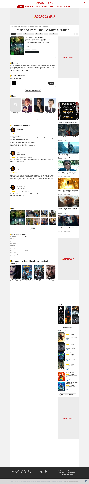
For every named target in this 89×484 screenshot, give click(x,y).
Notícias (44, 6)
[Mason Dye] (27, 105)
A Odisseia (68, 342)
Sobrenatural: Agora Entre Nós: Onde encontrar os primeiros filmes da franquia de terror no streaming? (68, 229)
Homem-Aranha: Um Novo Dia (72, 333)
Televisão (59, 6)
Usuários (27, 44)
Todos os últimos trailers (68, 327)
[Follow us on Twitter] (18, 471)
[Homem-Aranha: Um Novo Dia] (61, 337)
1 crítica (18, 154)
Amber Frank (32, 40)
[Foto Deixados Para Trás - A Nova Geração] (17, 217)
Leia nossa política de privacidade (71, 481)
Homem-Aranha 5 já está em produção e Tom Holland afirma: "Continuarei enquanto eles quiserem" (67, 138)
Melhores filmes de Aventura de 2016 (46, 280)
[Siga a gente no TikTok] (25, 471)
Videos (38, 6)
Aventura (40, 37)
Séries (51, 6)
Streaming (67, 6)
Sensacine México (66, 474)
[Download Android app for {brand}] (47, 471)
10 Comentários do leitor (33, 202)
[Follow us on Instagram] (22, 471)
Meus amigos (34, 44)
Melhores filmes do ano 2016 (22, 280)
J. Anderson (20, 129)
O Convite (68, 362)
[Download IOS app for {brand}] (42, 471)
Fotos (13, 209)
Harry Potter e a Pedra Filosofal (29, 279)
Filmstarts (70, 470)
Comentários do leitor (20, 126)
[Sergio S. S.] (12, 168)
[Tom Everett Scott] (50, 105)
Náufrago (50, 279)
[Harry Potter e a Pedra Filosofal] (27, 272)
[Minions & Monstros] (61, 376)
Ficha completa (33, 119)
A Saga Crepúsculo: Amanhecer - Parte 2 (20, 279)
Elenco (14, 96)
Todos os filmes (23, 26)
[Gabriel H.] (12, 153)
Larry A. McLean (33, 39)
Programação (29, 6)
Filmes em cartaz (17, 26)
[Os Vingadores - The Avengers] (39, 272)
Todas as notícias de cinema (68, 235)
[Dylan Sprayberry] (39, 105)
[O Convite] (61, 366)
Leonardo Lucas (21, 186)
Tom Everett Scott (50, 112)
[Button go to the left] (75, 34)
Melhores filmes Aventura (33, 280)
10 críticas (24, 130)
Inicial (12, 26)
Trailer (67, 339)
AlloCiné (60, 470)
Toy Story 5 (68, 352)
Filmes (20, 6)
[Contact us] (29, 471)
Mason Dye (37, 40)
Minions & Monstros (70, 372)
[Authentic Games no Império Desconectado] (61, 386)
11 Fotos (33, 228)
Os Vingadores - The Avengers (41, 279)
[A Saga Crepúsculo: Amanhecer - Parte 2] (15, 272)
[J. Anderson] (12, 129)
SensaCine (60, 472)
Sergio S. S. (20, 168)
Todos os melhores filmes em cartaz (68, 394)
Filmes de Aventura (30, 26)
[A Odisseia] (61, 347)
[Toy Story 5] (61, 357)
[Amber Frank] (15, 105)
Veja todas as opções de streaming (33, 90)
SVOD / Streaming (15, 78)
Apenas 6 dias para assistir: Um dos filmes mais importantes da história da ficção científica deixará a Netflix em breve (68, 191)
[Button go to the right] (77, 34)
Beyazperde (71, 472)
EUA (26, 236)
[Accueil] (44, 2)
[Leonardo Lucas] (12, 187)
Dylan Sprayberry (45, 40)
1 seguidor (19, 130)
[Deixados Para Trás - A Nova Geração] (17, 45)
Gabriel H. (19, 152)
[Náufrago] (50, 272)
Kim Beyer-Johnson (45, 39)
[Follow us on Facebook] (14, 471)
